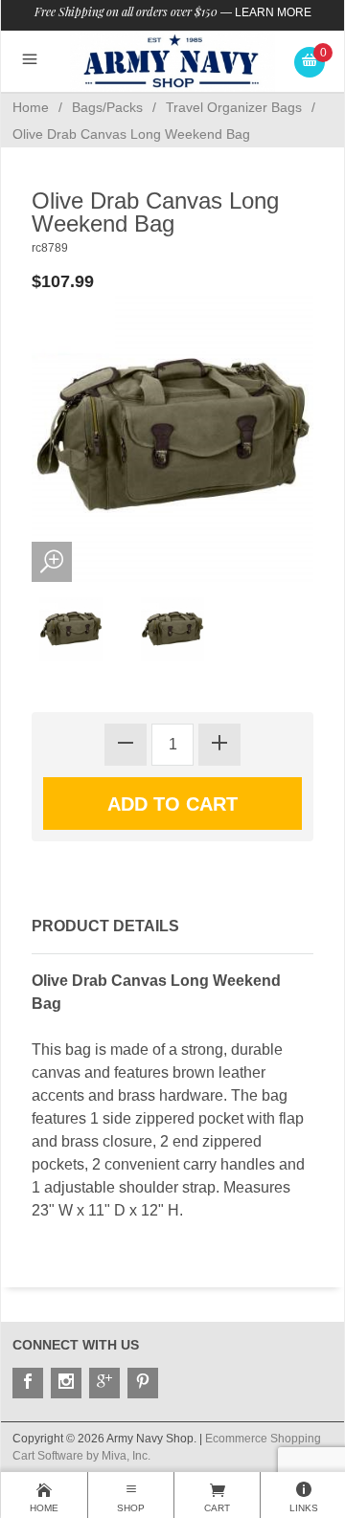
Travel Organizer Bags (234, 107)
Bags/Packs (107, 107)
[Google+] (104, 1383)
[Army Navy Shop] (173, 61)
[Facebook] (27, 1383)
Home (30, 107)
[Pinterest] (142, 1383)
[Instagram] (66, 1383)
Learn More (273, 12)
